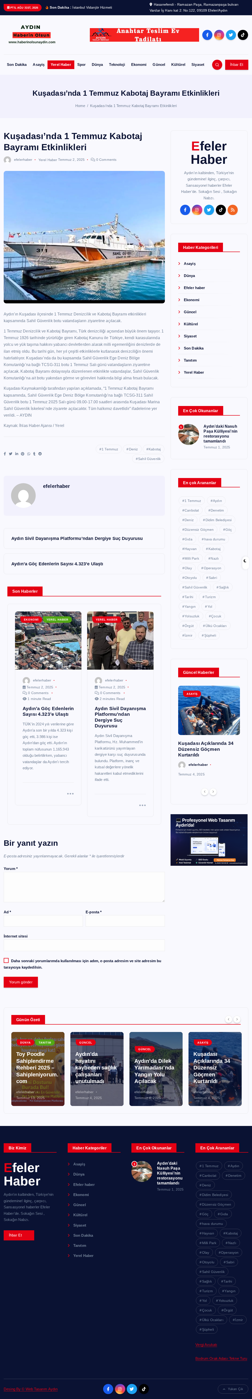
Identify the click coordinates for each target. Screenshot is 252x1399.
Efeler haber (194, 288)
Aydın (217, 501)
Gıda (188, 539)
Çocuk (216, 616)
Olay (188, 568)
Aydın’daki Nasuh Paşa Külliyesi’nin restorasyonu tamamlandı (170, 1173)
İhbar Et (236, 64)
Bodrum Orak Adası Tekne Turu (221, 1358)
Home (80, 106)
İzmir (188, 635)
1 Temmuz (110, 449)
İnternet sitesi (16, 936)
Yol (209, 606)
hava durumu (214, 539)
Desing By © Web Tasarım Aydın (31, 1389)
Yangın (190, 606)
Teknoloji (117, 64)
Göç (228, 530)
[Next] (213, 791)
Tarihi (189, 597)
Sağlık (224, 587)
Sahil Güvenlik (149, 459)
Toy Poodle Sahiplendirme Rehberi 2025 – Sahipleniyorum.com (37, 1067)
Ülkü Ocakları (216, 626)
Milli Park (192, 558)
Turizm (210, 597)
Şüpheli (210, 635)
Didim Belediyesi (218, 520)
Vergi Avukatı (206, 1345)
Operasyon (212, 568)
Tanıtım (190, 360)
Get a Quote (19, 1235)
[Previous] (204, 791)
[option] (209, 731)
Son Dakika (17, 64)
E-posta (94, 912)
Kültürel (178, 64)
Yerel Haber (61, 64)
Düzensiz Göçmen (199, 530)
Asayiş (39, 64)
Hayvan (191, 549)
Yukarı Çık (235, 1389)
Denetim (217, 510)
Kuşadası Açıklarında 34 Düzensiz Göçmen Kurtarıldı (206, 749)
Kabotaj (155, 449)
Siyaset (197, 64)
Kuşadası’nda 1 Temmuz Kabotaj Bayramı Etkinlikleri (133, 106)
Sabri (213, 578)
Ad (7, 912)
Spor (81, 64)
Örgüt (189, 626)
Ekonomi (139, 64)
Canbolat (192, 510)
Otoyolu (191, 578)
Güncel (159, 64)
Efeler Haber (209, 152)
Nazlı (215, 558)
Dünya (97, 64)
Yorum (11, 868)
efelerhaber (23, 160)
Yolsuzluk (192, 616)
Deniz (133, 449)
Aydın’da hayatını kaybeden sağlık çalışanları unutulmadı (96, 1067)
